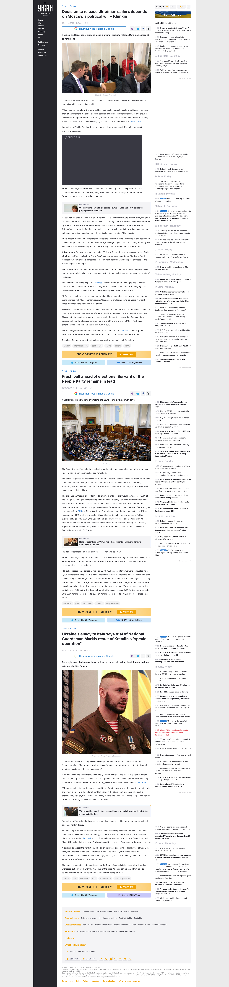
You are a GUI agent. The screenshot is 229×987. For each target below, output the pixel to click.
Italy (94, 878)
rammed (99, 282)
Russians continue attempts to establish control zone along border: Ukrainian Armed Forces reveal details (172, 39)
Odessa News (87, 911)
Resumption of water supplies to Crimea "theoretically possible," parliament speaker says (172, 698)
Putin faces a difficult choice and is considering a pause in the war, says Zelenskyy (171, 156)
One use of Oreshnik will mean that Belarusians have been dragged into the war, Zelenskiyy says (172, 63)
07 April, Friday (163, 249)
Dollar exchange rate (89, 918)
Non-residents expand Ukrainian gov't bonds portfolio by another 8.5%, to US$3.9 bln (172, 707)
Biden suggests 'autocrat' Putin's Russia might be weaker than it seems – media (171, 404)
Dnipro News (100, 911)
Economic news (72, 918)
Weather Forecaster (159, 925)
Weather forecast (73, 925)
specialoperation (122, 878)
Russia (66, 878)
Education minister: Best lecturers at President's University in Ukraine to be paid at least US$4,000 (172, 339)
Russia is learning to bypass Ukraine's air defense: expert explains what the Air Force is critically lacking (173, 30)
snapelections (112, 603)
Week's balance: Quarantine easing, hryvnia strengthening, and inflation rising (172, 552)
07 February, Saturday (167, 55)
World (40, 34)
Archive (41, 50)
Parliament (87, 603)
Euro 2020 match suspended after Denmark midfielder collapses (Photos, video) (171, 530)
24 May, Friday (163, 176)
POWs (108, 346)
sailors (118, 346)
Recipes (73, 951)
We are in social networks (129, 981)
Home (40, 20)
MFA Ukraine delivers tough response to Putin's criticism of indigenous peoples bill (173, 857)
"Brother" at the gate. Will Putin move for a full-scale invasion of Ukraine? (171, 723)
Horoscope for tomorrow (125, 931)
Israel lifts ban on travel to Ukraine (174, 692)
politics (99, 603)
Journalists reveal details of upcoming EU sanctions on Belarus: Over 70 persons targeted (172, 836)
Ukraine (41, 26)
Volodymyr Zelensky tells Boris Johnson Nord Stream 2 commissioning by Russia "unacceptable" (171, 316)
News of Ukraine (72, 911)
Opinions (41, 45)
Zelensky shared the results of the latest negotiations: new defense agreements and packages (172, 233)
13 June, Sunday (164, 461)
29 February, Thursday (168, 225)
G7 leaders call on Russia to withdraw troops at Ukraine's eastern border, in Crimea (173, 481)
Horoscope (70, 931)
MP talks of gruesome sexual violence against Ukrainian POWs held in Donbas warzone (172, 770)
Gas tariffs (138, 918)
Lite (66, 951)
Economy (41, 31)
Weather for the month (141, 925)
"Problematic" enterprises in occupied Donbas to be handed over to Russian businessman (172, 741)
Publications (43, 42)
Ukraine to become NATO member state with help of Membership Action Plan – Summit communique (172, 300)
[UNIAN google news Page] (115, 959)
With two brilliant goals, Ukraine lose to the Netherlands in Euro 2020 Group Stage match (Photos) (172, 453)
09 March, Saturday (166, 206)
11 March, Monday (165, 193)
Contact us (42, 55)
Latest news (164, 23)
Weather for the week (122, 925)
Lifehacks (69, 938)
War (39, 23)
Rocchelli (87, 838)
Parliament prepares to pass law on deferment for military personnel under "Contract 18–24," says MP (171, 48)
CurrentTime (135, 121)
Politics (41, 29)
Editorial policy (109, 981)
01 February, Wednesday (169, 262)
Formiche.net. (141, 782)
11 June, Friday (163, 666)
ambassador (105, 878)
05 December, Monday (168, 274)
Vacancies (42, 53)
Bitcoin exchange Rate (108, 918)
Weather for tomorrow (103, 925)
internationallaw (81, 346)
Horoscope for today (106, 931)
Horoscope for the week (86, 931)
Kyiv (39, 37)
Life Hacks (82, 951)
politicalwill (97, 346)
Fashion (92, 951)
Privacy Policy (82, 981)
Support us (172, 14)
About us (95, 981)
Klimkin (66, 346)
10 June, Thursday (165, 843)
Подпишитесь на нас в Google (96, 28)
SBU (80, 511)
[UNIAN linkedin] (111, 959)
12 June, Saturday (165, 516)
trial (74, 878)
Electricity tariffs (125, 918)
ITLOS (125, 330)
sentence (84, 878)
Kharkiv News (112, 911)
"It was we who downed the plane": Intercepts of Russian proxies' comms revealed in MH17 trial (172, 891)
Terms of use (67, 981)
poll (77, 603)
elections (67, 603)
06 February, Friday (166, 164)
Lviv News (124, 911)
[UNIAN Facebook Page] (101, 959)
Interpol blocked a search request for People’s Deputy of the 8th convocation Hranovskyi (172, 242)
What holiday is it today (75, 945)
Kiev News (134, 911)
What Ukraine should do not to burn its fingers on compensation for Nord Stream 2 (173, 639)
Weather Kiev (88, 925)
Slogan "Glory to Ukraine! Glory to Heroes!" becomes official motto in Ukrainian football (171, 732)
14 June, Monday (164, 286)
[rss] (130, 959)
